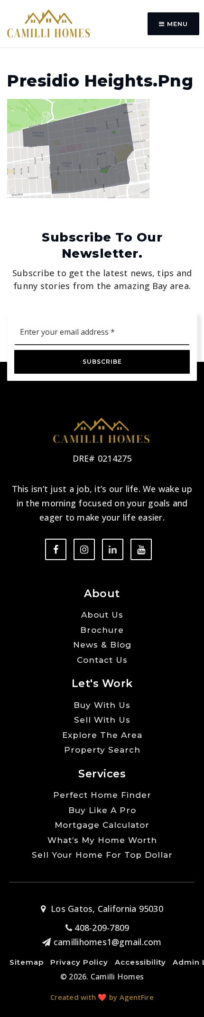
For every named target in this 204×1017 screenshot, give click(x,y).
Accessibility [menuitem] (140, 962)
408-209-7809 (100, 927)
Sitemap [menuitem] (26, 962)
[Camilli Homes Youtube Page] (141, 549)
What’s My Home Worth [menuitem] (102, 840)
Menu (176, 24)
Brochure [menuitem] (102, 630)
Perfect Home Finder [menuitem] (102, 795)
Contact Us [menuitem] (102, 660)
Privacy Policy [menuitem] (79, 962)
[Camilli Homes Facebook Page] (55, 549)
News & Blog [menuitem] (102, 644)
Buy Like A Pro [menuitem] (102, 810)
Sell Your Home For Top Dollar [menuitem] (102, 855)
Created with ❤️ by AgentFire (102, 997)
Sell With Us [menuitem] (102, 720)
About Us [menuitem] (102, 615)
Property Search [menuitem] (102, 750)
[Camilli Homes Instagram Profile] (84, 549)
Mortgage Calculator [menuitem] (102, 825)
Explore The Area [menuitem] (102, 735)
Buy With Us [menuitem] (102, 705)
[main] (102, 99)
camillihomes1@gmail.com (107, 942)
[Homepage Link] (49, 23)
